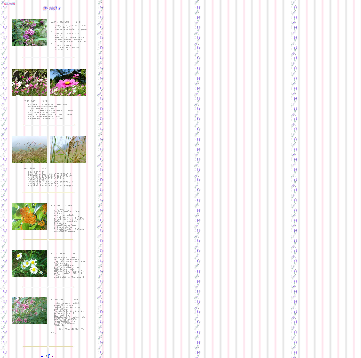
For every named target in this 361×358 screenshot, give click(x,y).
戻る (42, 356)
